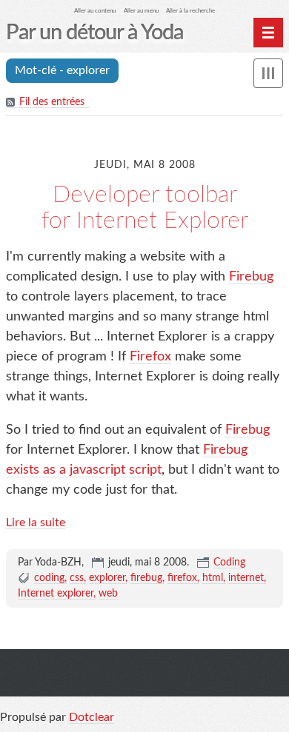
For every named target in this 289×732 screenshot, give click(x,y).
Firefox (150, 356)
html (212, 578)
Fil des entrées (51, 102)
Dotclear (91, 717)
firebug (146, 578)
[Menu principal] (268, 32)
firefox (182, 578)
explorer (107, 578)
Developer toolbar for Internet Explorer (144, 207)
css (77, 578)
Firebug (251, 276)
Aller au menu (141, 10)
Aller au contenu (95, 10)
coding (49, 578)
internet (246, 578)
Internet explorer (55, 593)
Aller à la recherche (190, 10)
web (108, 593)
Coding (229, 562)
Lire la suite (35, 522)
